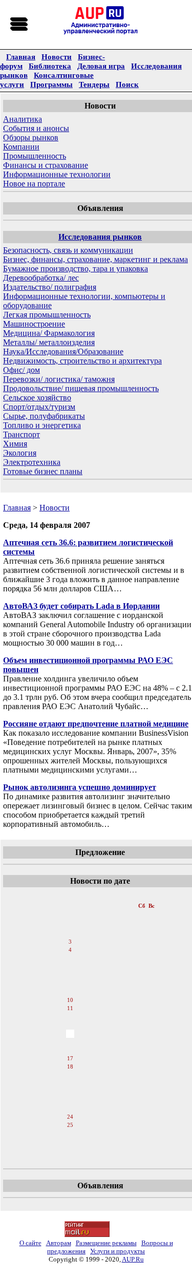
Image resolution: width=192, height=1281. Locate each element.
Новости (56, 56)
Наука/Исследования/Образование (63, 351)
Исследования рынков (100, 236)
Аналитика (22, 119)
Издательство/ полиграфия (49, 287)
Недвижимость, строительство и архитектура (82, 360)
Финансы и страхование (45, 165)
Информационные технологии (57, 174)
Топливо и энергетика (42, 425)
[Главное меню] (19, 24)
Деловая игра (101, 65)
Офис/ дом (21, 370)
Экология (19, 453)
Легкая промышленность (47, 314)
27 (70, 1142)
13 (70, 1025)
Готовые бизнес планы (42, 471)
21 (70, 1092)
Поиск (127, 84)
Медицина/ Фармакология (49, 333)
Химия (15, 443)
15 (70, 1042)
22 (70, 1100)
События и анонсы (36, 128)
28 (70, 1150)
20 (70, 1084)
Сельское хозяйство (37, 397)
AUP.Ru (133, 1259)
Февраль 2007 (71, 895)
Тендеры (94, 84)
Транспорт (21, 434)
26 (70, 1134)
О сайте (30, 1243)
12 (70, 1017)
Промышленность (34, 156)
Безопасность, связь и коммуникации (68, 250)
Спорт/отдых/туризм (39, 406)
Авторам (58, 1243)
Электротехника (31, 462)
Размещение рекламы (106, 1243)
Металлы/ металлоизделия (49, 342)
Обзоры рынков (30, 137)
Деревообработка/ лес (41, 277)
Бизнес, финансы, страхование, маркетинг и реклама (95, 259)
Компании (21, 146)
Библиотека (50, 65)
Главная (20, 56)
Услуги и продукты (117, 1251)
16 (70, 1050)
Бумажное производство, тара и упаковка (75, 268)
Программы (51, 84)
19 (70, 1076)
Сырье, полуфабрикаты (44, 416)
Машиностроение (34, 323)
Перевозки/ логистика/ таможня (59, 379)
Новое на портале (34, 183)
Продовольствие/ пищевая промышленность (81, 388)
